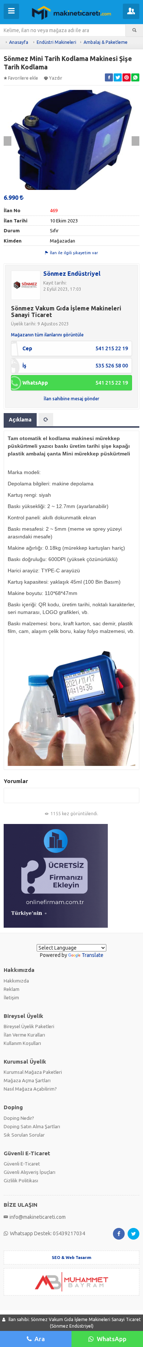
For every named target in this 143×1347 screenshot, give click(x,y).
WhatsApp (111, 1338)
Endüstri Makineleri (56, 42)
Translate (92, 955)
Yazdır (55, 78)
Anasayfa (18, 42)
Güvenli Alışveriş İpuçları (29, 1172)
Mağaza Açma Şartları (27, 1080)
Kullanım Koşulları (22, 1043)
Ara (39, 1338)
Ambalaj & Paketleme (106, 42)
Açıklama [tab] (20, 420)
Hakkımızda (16, 980)
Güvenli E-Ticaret (22, 1163)
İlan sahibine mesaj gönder (71, 398)
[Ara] (134, 30)
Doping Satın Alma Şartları (32, 1126)
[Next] (135, 141)
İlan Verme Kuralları (24, 1034)
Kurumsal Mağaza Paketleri (33, 1072)
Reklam (11, 989)
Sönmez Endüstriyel (71, 273)
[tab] (45, 419)
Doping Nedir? (19, 1118)
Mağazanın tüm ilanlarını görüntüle (47, 334)
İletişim (11, 997)
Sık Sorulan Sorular (24, 1134)
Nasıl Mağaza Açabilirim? (30, 1088)
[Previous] (7, 141)
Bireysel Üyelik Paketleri (29, 1026)
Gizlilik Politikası (21, 1180)
